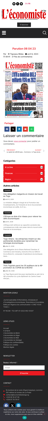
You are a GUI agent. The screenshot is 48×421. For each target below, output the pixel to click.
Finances (7, 262)
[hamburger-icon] (3, 33)
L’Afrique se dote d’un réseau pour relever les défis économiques (22, 217)
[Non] (44, 414)
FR (29, 3)
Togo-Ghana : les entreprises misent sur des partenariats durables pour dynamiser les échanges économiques (21, 241)
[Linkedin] (21, 3)
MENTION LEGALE (10, 293)
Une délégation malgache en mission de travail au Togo (23, 195)
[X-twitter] (17, 3)
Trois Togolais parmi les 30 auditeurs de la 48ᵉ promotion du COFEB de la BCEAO (23, 266)
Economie (7, 190)
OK (25, 418)
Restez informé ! (10, 363)
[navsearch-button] (44, 33)
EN (26, 3)
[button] (6, 129)
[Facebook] (14, 3)
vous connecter (20, 141)
